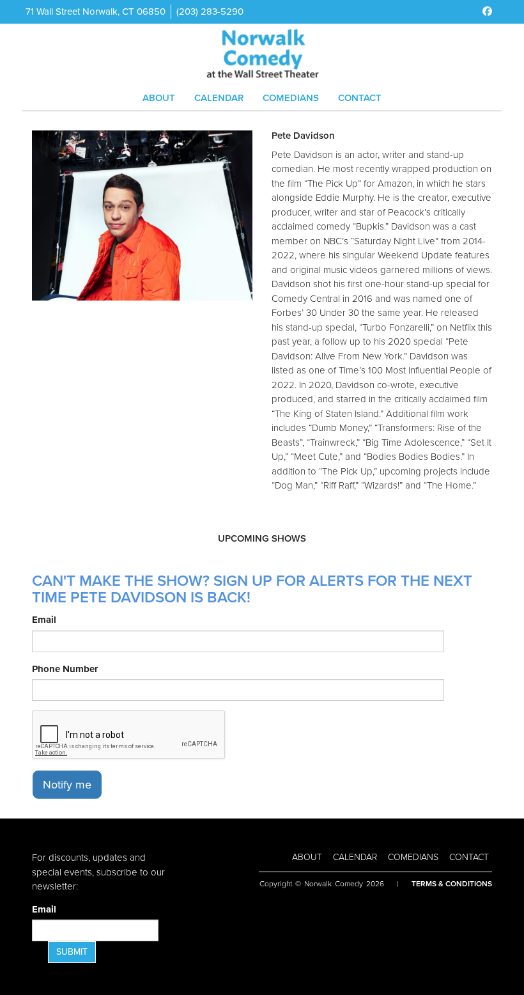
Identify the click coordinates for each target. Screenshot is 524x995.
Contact (359, 98)
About (159, 98)
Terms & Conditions (452, 883)
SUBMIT (72, 951)
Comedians (291, 98)
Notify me (67, 785)
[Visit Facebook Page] (487, 11)
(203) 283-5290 (209, 11)
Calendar (218, 98)
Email (44, 619)
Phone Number (65, 669)
